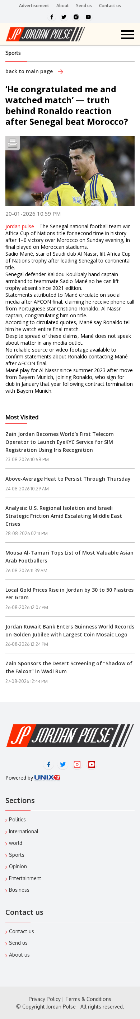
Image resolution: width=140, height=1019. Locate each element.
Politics (17, 819)
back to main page (29, 71)
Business (19, 890)
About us (19, 955)
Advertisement (34, 6)
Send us (84, 6)
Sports (13, 53)
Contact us (110, 6)
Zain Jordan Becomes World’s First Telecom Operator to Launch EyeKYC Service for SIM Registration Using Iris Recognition (59, 442)
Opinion (18, 866)
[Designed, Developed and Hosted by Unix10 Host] (47, 777)
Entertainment (25, 878)
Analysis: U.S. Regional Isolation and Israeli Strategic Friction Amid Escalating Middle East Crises (63, 515)
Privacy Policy (45, 999)
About (62, 6)
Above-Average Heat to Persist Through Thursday (68, 478)
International (23, 831)
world (15, 843)
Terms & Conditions (88, 999)
